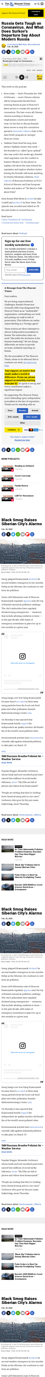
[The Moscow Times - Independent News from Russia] (17, 3)
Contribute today (35, 13)
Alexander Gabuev (21, 131)
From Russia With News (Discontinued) (23, 44)
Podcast (23, 233)
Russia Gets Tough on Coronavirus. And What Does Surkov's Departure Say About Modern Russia (23, 31)
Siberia (37, 815)
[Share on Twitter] (8, 52)
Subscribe (33, 270)
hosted (30, 198)
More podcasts (11, 459)
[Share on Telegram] (13, 52)
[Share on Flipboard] (27, 52)
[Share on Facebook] (4, 52)
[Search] (39, 4)
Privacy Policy (26, 275)
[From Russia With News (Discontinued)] (4, 46)
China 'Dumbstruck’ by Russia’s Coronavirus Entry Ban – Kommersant (20, 221)
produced (17, 202)
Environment (26, 815)
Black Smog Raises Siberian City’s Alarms (22, 522)
